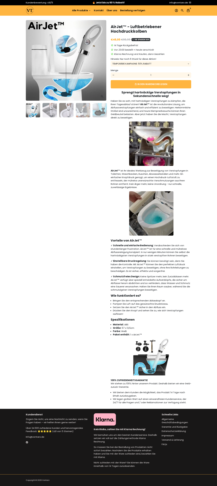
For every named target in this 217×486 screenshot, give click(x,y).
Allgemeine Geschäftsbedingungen (175, 421)
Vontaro (45, 480)
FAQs (164, 444)
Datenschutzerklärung (174, 431)
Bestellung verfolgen (132, 10)
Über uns (112, 10)
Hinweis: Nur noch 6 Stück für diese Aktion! (133, 58)
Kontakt (99, 10)
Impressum (168, 435)
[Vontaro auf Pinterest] (27, 442)
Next (102, 60)
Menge (114, 70)
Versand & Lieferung (173, 439)
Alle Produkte (81, 10)
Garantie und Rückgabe (175, 426)
